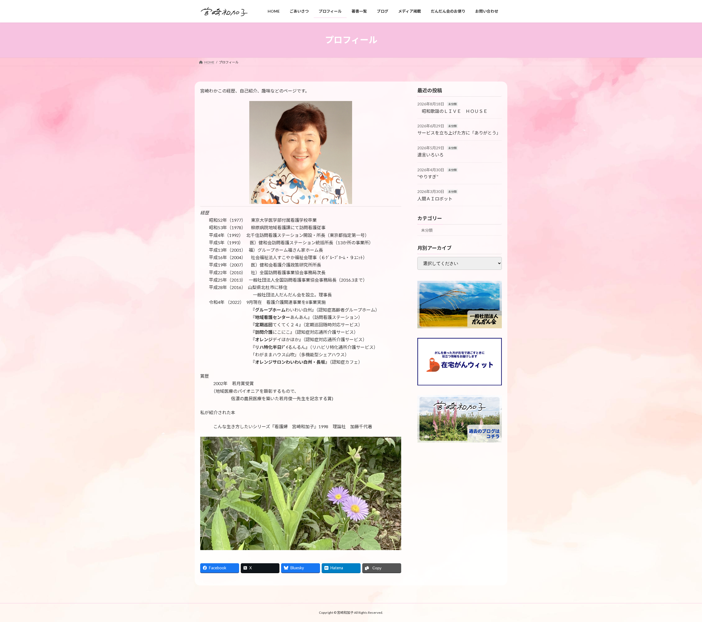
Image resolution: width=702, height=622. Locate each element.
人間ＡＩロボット (434, 198)
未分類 (452, 104)
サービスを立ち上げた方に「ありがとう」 (459, 132)
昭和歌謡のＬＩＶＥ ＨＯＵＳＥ (452, 110)
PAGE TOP (681, 598)
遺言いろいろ (430, 154)
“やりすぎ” (427, 176)
